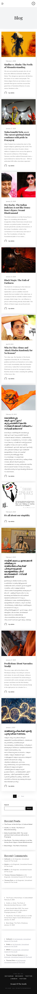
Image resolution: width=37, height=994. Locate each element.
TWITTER (28, 976)
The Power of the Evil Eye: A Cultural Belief (18, 824)
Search (6, 805)
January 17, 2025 (11, 128)
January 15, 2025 (11, 201)
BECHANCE (19, 976)
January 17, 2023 (11, 660)
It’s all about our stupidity (17, 515)
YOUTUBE (22, 978)
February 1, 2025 (11, 61)
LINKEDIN (14, 978)
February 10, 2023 (11, 414)
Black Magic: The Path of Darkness (16, 281)
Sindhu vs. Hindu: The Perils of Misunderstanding (18, 66)
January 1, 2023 (10, 727)
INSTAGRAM (9, 976)
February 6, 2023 (11, 512)
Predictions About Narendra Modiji (18, 665)
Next (22, 796)
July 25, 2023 (9, 344)
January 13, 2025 (11, 276)
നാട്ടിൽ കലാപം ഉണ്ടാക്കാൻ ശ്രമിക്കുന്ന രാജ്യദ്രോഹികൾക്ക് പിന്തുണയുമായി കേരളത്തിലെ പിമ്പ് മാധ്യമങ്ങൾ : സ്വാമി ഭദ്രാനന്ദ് (18, 568)
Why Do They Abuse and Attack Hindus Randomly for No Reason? (18, 350)
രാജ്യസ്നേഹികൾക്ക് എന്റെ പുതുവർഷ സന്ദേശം (18, 732)
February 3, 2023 (11, 557)
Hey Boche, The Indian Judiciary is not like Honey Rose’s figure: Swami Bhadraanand (17, 209)
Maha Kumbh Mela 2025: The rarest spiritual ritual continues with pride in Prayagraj (17, 136)
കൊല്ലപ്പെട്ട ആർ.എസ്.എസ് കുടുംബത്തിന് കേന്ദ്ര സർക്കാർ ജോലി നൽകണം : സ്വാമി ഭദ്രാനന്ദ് (18, 423)
